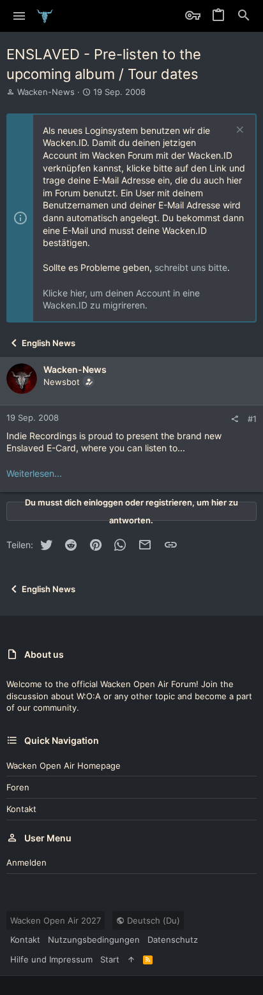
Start (109, 959)
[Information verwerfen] (238, 131)
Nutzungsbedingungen (94, 939)
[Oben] (131, 959)
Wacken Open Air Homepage (63, 765)
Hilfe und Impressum (51, 959)
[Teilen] (234, 419)
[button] (19, 15)
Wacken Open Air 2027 (55, 920)
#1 (252, 419)
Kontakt (21, 809)
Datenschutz (172, 939)
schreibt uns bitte (190, 267)
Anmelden (26, 862)
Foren (17, 787)
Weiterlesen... (34, 473)
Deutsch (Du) (152, 920)
